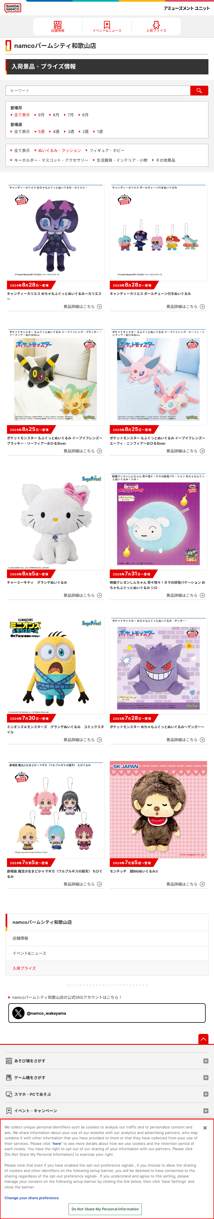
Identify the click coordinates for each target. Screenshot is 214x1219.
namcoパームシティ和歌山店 (42, 922)
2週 (85, 131)
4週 (56, 131)
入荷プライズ (24, 968)
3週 (71, 131)
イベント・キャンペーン (35, 1110)
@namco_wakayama (46, 1013)
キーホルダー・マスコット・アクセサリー (51, 160)
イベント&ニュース (29, 953)
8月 (56, 114)
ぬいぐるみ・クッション (59, 150)
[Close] (205, 1128)
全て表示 (22, 114)
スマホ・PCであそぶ (32, 1094)
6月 (85, 114)
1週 (100, 131)
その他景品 (165, 160)
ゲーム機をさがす (29, 1077)
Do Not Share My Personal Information (105, 1209)
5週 (41, 131)
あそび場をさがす (29, 1060)
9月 (41, 114)
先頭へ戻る (203, 1039)
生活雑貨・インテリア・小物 (122, 160)
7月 (71, 114)
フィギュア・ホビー (107, 150)
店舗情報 (20, 938)
